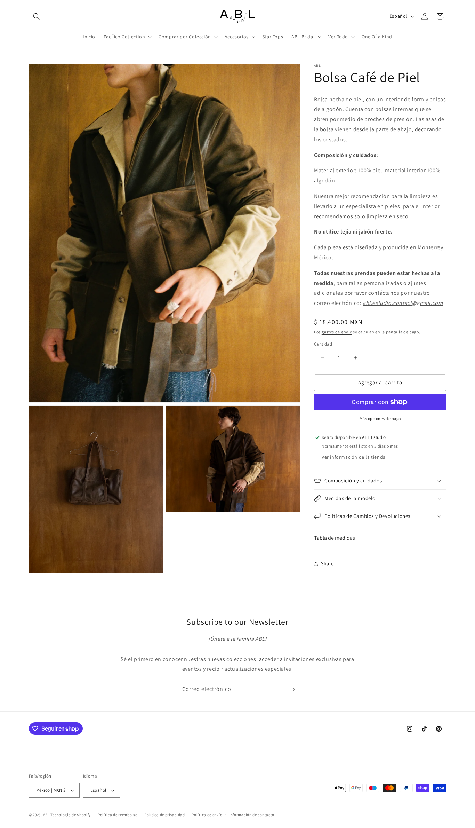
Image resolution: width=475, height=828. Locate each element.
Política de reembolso (118, 814)
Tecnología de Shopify (70, 814)
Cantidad (323, 344)
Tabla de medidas (334, 538)
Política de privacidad (164, 814)
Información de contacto (251, 814)
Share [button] (327, 563)
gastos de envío (337, 331)
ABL (46, 814)
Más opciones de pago (380, 418)
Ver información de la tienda (354, 457)
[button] (36, 16)
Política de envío (207, 814)
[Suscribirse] (292, 689)
